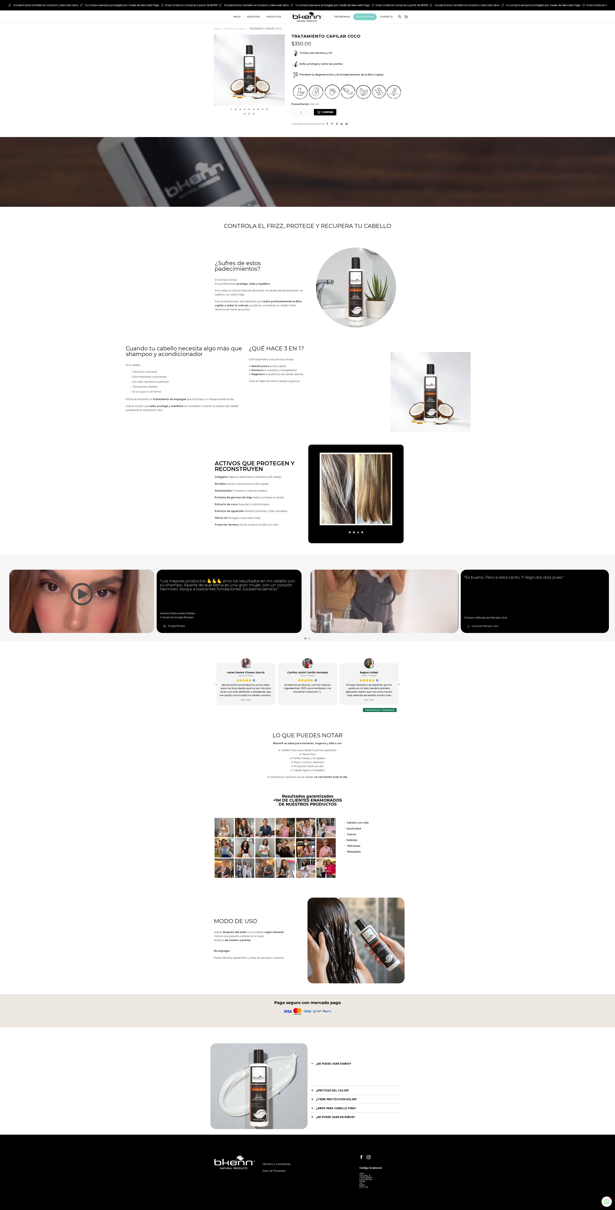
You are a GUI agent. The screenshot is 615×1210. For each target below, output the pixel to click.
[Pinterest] (332, 124)
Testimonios (342, 17)
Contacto (386, 17)
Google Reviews (176, 626)
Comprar (327, 112)
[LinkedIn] (341, 124)
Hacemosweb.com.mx (324, 1182)
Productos (273, 17)
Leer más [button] (246, 700)
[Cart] (407, 16)
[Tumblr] (337, 124)
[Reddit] (346, 124)
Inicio (237, 17)
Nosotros (253, 17)
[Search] (399, 16)
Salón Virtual (365, 17)
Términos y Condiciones (276, 1164)
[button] (231, 109)
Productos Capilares (234, 28)
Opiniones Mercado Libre (485, 626)
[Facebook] (327, 124)
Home (217, 28)
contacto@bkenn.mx (323, 1161)
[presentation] (218, 73)
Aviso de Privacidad (273, 1170)
